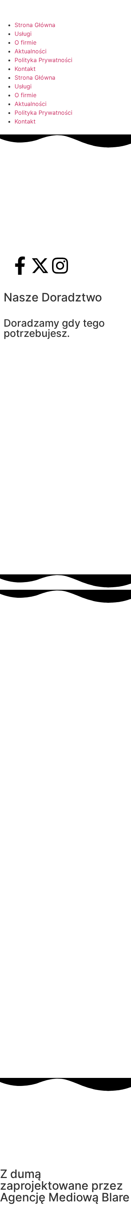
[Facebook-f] (20, 266)
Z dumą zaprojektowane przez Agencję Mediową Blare (65, 1185)
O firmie (25, 42)
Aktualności (31, 51)
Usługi (23, 33)
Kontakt (25, 68)
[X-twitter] (40, 266)
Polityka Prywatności (43, 60)
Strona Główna (35, 25)
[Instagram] (60, 266)
